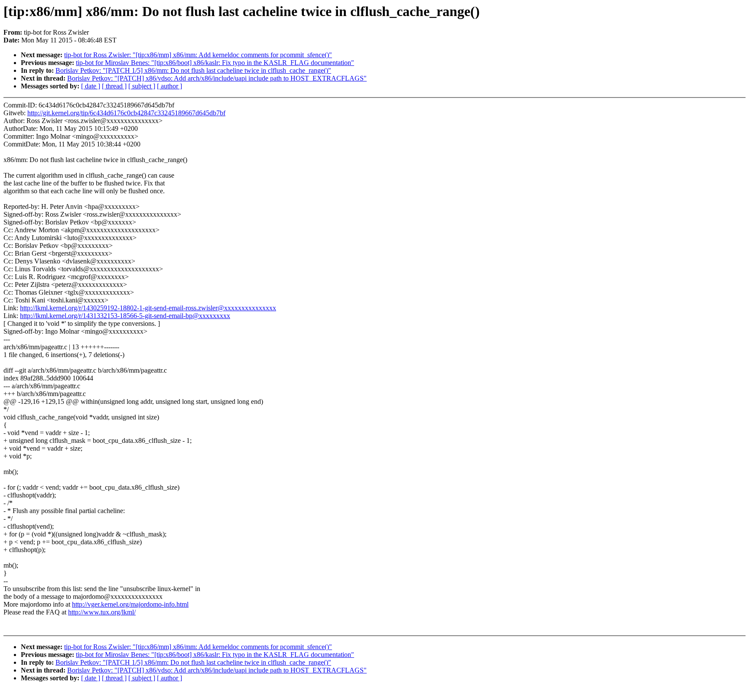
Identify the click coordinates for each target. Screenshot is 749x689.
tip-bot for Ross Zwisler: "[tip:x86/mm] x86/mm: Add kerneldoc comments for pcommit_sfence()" (198, 54)
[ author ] (169, 86)
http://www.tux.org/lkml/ (102, 612)
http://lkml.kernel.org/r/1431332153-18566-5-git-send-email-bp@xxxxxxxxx (125, 315)
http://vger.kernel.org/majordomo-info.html (130, 604)
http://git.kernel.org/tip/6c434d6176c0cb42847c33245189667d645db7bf (126, 113)
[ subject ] (141, 86)
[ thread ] (114, 86)
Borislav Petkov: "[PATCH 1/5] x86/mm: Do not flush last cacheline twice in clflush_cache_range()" (193, 70)
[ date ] (90, 86)
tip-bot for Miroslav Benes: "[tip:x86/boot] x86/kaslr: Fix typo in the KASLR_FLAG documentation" (215, 62)
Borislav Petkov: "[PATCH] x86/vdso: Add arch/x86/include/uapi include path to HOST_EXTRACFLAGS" (217, 78)
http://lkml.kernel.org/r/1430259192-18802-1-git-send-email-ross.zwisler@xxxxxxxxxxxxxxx (148, 308)
